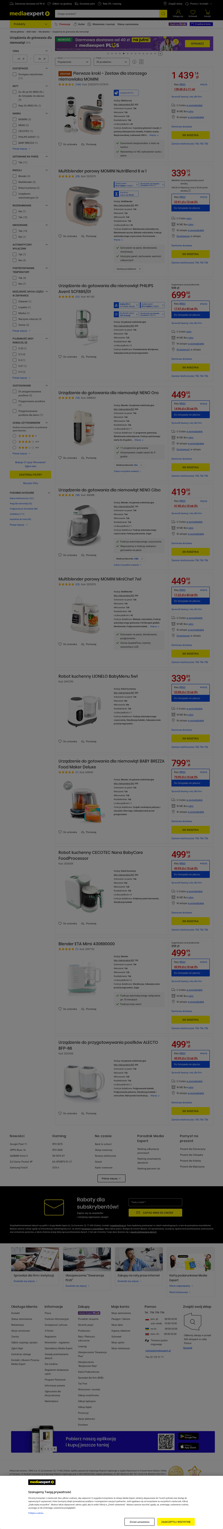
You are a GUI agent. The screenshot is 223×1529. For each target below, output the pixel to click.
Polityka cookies (35, 1513)
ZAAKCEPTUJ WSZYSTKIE (176, 1521)
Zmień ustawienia (139, 1521)
